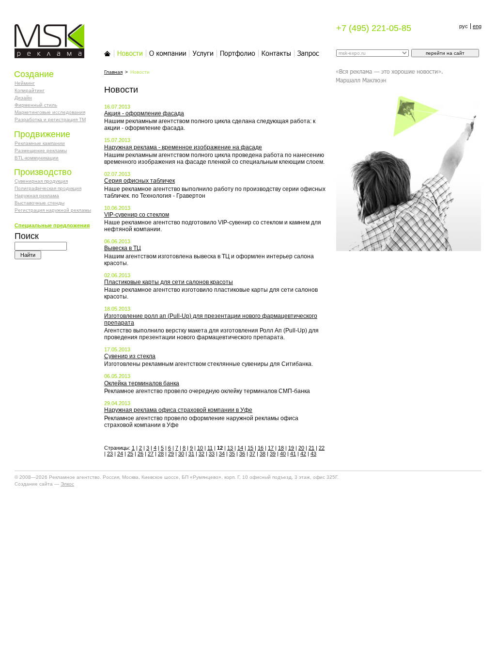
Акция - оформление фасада (144, 113)
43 (313, 454)
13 (230, 448)
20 (301, 448)
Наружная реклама (37, 195)
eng (477, 26)
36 (242, 454)
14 (240, 448)
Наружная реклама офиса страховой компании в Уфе (178, 410)
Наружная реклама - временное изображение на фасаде (183, 147)
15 (250, 448)
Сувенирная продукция (41, 181)
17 (271, 448)
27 (151, 454)
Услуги (203, 53)
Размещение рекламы (41, 150)
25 (130, 454)
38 (262, 454)
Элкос (67, 484)
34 (222, 454)
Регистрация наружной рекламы (53, 210)
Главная (107, 53)
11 (210, 448)
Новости (130, 53)
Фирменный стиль (36, 105)
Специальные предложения (52, 225)
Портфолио (238, 53)
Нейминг (25, 83)
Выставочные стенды (39, 202)
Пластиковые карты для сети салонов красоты (168, 282)
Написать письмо (308, 53)
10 (200, 448)
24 (120, 454)
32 (201, 454)
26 (140, 454)
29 (171, 454)
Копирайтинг (30, 90)
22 (322, 448)
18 (281, 448)
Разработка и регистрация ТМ (50, 119)
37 (252, 454)
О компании (167, 53)
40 (283, 454)
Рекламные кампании (40, 143)
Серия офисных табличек (139, 180)
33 (212, 454)
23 (110, 454)
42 (303, 454)
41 (293, 454)
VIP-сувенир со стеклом (136, 214)
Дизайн (23, 97)
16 (261, 448)
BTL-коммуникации (37, 157)
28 (161, 454)
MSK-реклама (44, 29)
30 (181, 454)
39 (273, 454)
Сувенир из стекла (129, 356)
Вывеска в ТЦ (122, 248)
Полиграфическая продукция (48, 188)
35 (232, 454)
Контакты (276, 53)
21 (311, 448)
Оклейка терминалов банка (141, 383)
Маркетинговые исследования (50, 112)
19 (291, 448)
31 (191, 454)
